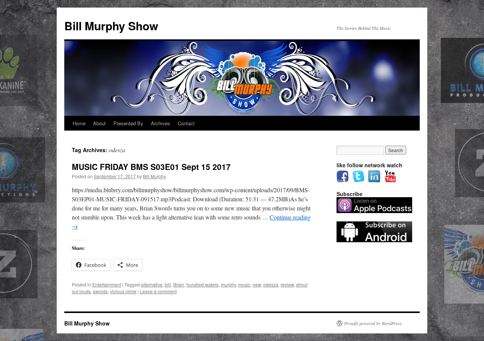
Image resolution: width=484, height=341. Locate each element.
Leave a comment (158, 291)
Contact (186, 123)
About (99, 123)
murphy (228, 284)
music (244, 284)
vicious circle (123, 291)
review (287, 284)
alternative (152, 284)
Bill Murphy (154, 176)
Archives (160, 123)
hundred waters (202, 284)
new (257, 284)
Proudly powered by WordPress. (373, 323)
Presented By (128, 123)
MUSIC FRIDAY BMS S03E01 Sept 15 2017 (151, 166)
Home (79, 123)
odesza (270, 284)
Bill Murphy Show (111, 25)
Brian (178, 284)
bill (168, 284)
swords (100, 291)
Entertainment (106, 284)
